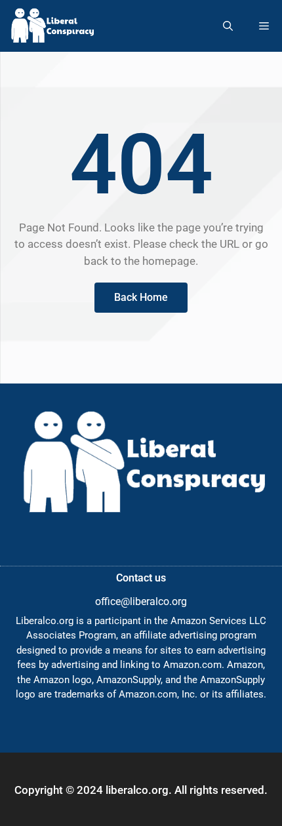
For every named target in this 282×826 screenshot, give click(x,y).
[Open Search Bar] (228, 26)
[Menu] (264, 26)
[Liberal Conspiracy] (51, 26)
